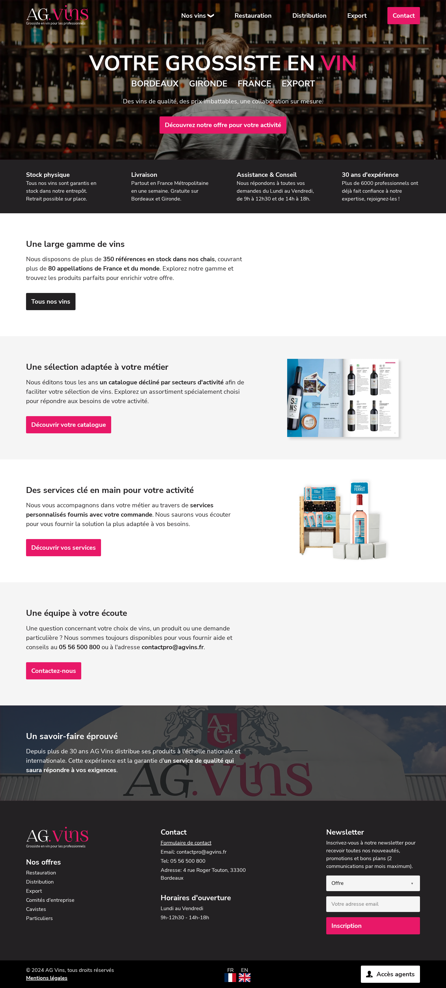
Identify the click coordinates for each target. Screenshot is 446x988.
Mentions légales (46, 977)
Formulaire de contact (186, 842)
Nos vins (193, 15)
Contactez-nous (53, 671)
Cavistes (36, 909)
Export (357, 15)
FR (230, 970)
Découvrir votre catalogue (68, 425)
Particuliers (39, 918)
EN (244, 970)
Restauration (253, 15)
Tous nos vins (50, 301)
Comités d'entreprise (50, 900)
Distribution (309, 15)
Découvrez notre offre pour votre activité (223, 125)
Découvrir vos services (63, 547)
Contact (404, 15)
